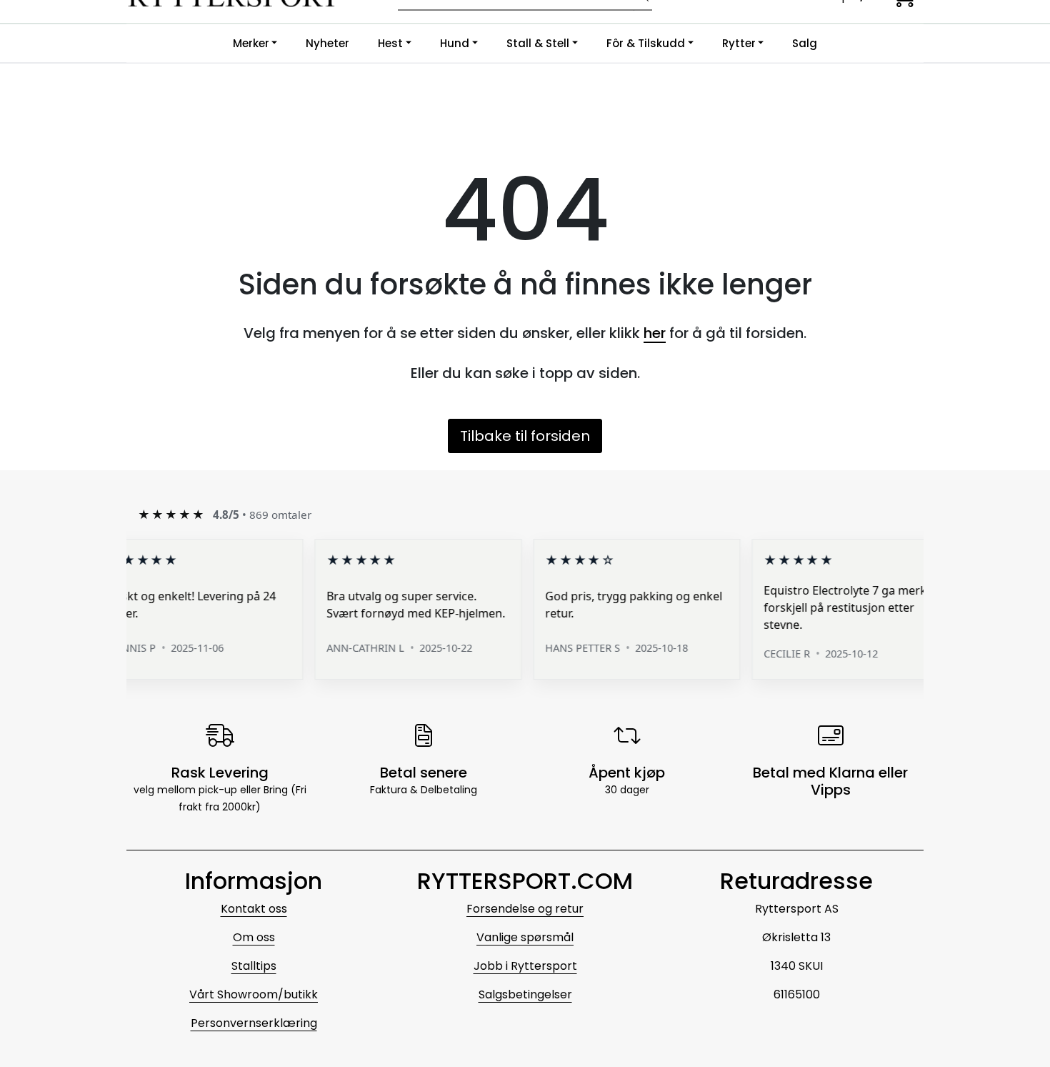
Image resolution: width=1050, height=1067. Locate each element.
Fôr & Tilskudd (645, 43)
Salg (804, 43)
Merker (251, 43)
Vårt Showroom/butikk (253, 994)
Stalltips (253, 966)
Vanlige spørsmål (525, 937)
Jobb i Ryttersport (525, 966)
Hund (454, 43)
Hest (390, 43)
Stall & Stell (537, 43)
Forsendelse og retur (525, 908)
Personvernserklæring (254, 1023)
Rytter (739, 43)
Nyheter (327, 43)
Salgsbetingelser (525, 994)
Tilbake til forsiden (525, 436)
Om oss (254, 937)
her (655, 333)
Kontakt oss (254, 908)
